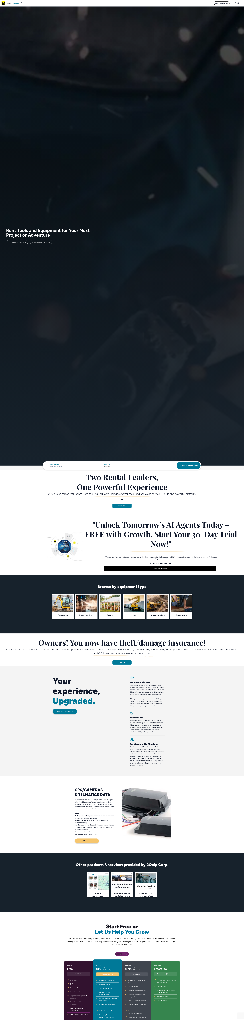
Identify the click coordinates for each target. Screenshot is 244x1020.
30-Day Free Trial (107, 974)
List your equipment (221, 3)
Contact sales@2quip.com (165, 974)
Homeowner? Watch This (41, 242)
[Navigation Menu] (236, 3)
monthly (118, 954)
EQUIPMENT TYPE (54, 464)
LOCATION (107, 464)
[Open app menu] (22, 3)
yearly (125, 954)
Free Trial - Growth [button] (160, 568)
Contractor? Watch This (17, 242)
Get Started (79, 974)
